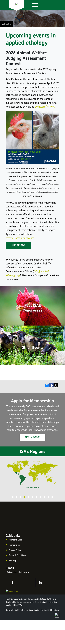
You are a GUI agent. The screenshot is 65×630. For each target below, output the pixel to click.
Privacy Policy (15, 550)
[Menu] (35, 5)
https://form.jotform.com (20, 238)
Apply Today (33, 437)
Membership (14, 545)
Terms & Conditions (17, 555)
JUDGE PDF (18, 245)
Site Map (12, 560)
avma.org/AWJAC (45, 106)
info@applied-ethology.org (17, 572)
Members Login (15, 539)
